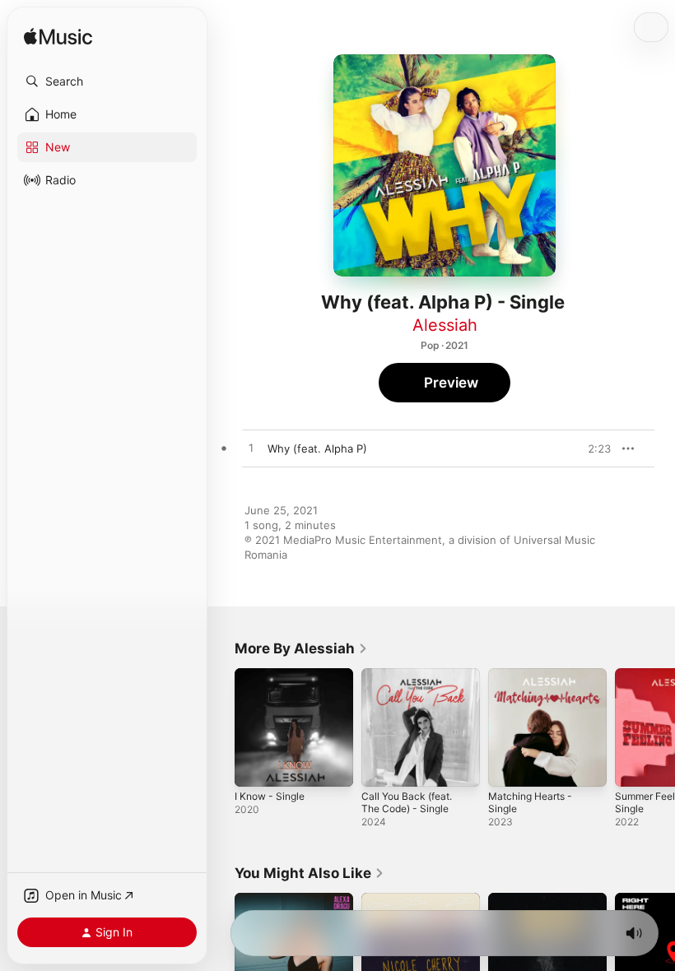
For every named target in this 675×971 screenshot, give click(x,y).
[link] (301, 648)
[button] (107, 81)
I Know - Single (270, 796)
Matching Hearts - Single (530, 802)
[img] (58, 37)
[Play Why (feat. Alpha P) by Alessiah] (251, 448)
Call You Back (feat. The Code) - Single (406, 802)
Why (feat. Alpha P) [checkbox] (317, 448)
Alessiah (444, 325)
